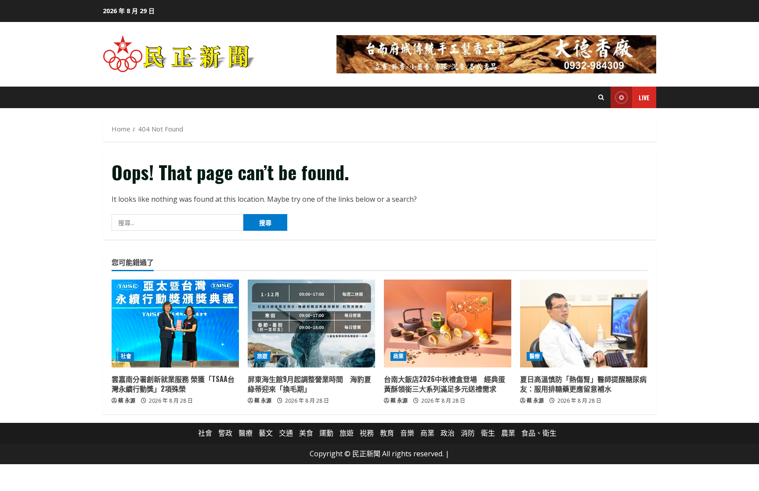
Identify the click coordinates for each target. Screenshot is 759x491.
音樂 (407, 433)
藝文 (266, 433)
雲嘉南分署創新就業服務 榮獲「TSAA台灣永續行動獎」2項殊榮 (173, 384)
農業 (508, 433)
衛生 (488, 433)
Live (644, 97)
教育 (387, 433)
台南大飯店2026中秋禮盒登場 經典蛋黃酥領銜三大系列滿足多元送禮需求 (444, 384)
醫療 (534, 356)
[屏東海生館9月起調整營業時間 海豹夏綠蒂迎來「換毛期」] (311, 323)
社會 (126, 356)
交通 (286, 433)
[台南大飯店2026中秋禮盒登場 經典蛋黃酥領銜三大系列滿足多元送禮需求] (447, 323)
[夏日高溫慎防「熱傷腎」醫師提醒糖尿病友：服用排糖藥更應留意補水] (583, 323)
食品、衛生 (539, 433)
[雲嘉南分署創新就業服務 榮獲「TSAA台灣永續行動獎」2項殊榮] (175, 323)
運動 (326, 433)
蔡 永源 (126, 400)
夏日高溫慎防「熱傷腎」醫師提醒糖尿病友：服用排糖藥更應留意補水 (583, 384)
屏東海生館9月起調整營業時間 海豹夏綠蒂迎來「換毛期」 (309, 384)
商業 (398, 356)
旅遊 (262, 356)
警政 (225, 433)
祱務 (367, 433)
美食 (306, 433)
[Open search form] (601, 97)
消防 (468, 433)
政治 (448, 433)
